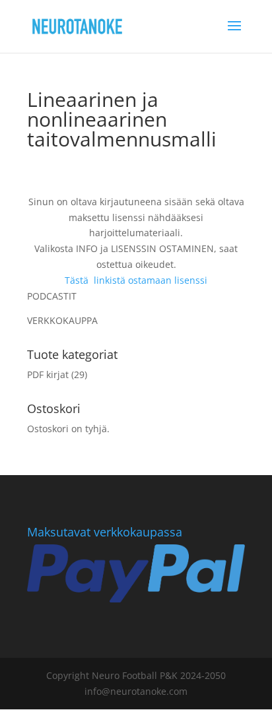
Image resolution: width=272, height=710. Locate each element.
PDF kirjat (48, 374)
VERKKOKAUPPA (62, 320)
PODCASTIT (52, 296)
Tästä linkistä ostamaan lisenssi (136, 280)
